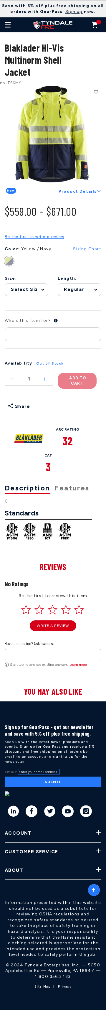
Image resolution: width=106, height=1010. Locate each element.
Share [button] (21, 406)
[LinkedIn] (14, 812)
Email (11, 772)
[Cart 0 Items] (95, 26)
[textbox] (53, 654)
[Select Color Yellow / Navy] (12, 261)
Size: (11, 278)
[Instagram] (86, 812)
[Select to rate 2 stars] (39, 610)
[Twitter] (50, 812)
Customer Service (31, 851)
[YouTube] (68, 812)
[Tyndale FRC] (53, 24)
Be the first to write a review (34, 236)
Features (71, 488)
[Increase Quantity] (47, 379)
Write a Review (53, 626)
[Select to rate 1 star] (26, 610)
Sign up (74, 11)
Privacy (65, 986)
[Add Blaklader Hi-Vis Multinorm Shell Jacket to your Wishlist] (95, 91)
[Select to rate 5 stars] (79, 610)
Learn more (78, 665)
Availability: (19, 363)
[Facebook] (32, 812)
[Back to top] (94, 888)
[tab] (29, 488)
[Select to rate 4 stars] (66, 610)
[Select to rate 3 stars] (53, 610)
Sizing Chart (87, 248)
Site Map (42, 986)
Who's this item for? (28, 320)
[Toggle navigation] (8, 25)
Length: (67, 278)
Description (27, 488)
